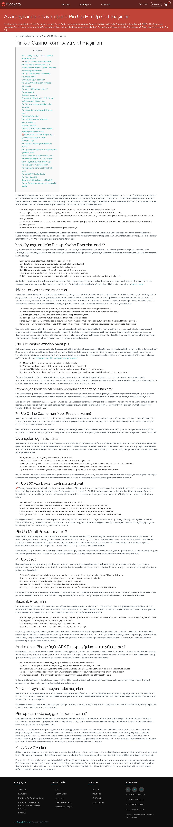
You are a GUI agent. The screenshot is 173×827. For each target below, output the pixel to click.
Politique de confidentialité (31, 798)
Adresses (59, 798)
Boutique (84, 4)
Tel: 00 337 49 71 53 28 (135, 804)
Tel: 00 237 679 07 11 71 (135, 809)
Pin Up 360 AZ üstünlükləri (33, 174)
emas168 (22, 812)
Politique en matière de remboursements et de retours (29, 805)
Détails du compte (64, 806)
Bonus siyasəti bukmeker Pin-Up (36, 161)
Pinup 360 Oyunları (30, 116)
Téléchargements (63, 802)
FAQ (57, 789)
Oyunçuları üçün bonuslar (33, 79)
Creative (24, 822)
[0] (166, 4)
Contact (105, 4)
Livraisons (22, 793)
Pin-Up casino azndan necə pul (36, 64)
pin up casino (137, 284)
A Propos (22, 789)
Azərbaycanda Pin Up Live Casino (37, 158)
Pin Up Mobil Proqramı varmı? (35, 89)
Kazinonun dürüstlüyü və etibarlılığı (37, 180)
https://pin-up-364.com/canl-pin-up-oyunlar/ (57, 358)
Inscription (156, 4)
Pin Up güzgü (28, 92)
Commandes (61, 793)
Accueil (65, 4)
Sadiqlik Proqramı (29, 95)
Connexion (143, 4)
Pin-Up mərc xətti (29, 177)
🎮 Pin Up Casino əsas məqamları (36, 61)
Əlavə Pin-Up (28, 140)
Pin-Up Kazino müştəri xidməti (35, 164)
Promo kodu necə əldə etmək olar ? (37, 155)
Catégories (97, 798)
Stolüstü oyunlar (29, 125)
